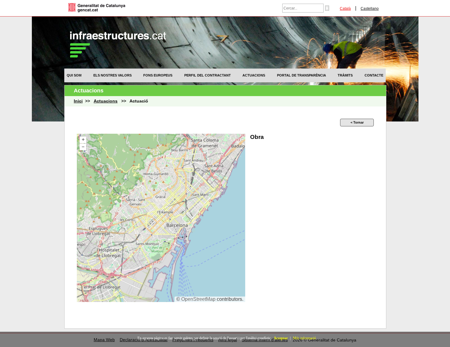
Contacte (374, 75)
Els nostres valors (112, 75)
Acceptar (281, 338)
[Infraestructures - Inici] (118, 55)
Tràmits (345, 75)
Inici (78, 101)
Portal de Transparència (301, 75)
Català (345, 8)
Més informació (304, 338)
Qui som (74, 75)
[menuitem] (74, 75)
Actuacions (253, 75)
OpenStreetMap (198, 299)
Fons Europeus (157, 75)
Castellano (370, 8)
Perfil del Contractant (207, 75)
